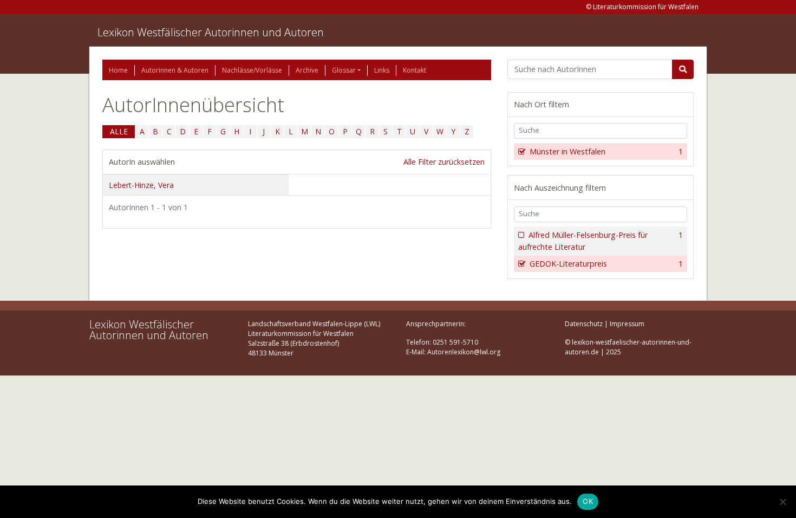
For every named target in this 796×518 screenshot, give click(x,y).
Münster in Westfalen (606, 151)
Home (118, 70)
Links (381, 70)
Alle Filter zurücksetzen (444, 162)
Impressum (627, 323)
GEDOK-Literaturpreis (606, 263)
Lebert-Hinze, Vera (141, 185)
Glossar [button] (344, 70)
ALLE (119, 131)
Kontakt (414, 70)
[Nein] (782, 501)
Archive (307, 70)
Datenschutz (584, 323)
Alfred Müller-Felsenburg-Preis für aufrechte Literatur (600, 241)
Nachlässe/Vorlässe (252, 70)
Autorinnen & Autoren (174, 70)
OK (588, 501)
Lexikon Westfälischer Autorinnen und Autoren (210, 32)
